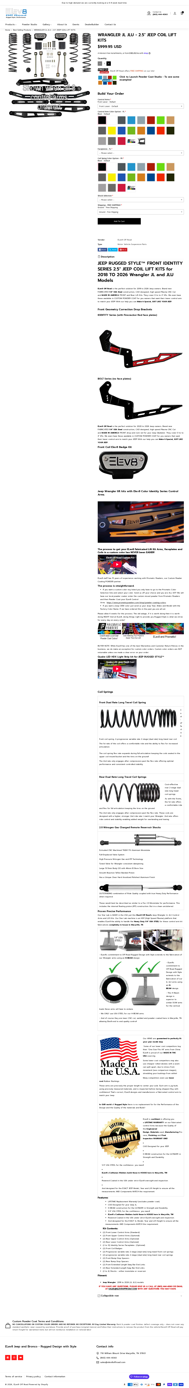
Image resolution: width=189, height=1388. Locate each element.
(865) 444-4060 (160, 14)
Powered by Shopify (38, 1384)
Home (7, 30)
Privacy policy (33, 1376)
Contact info (104, 1346)
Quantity (102, 58)
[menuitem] (11, 24)
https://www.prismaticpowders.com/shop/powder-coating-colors (136, 602)
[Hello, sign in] (175, 13)
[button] (182, 13)
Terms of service (13, 1376)
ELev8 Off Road (21, 1384)
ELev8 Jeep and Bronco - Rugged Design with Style (40, 1346)
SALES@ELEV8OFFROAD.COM (123, 1288)
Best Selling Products (22, 30)
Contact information (55, 1376)
